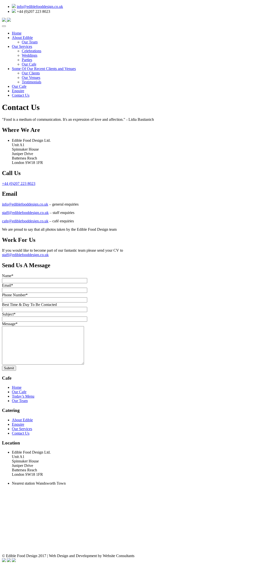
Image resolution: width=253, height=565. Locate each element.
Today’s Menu (23, 396)
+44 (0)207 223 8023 (18, 183)
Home (16, 33)
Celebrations (31, 51)
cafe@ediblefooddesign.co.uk (25, 221)
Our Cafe (29, 64)
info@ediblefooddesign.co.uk (40, 6)
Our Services (22, 46)
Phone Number (15, 295)
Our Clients (31, 73)
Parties (27, 60)
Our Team (30, 42)
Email (7, 285)
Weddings (29, 55)
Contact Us (20, 95)
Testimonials (31, 82)
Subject (9, 314)
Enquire (18, 91)
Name (7, 276)
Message (10, 324)
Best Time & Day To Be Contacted (29, 304)
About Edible (22, 37)
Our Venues (31, 77)
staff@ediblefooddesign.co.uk (25, 213)
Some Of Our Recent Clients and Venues (44, 69)
